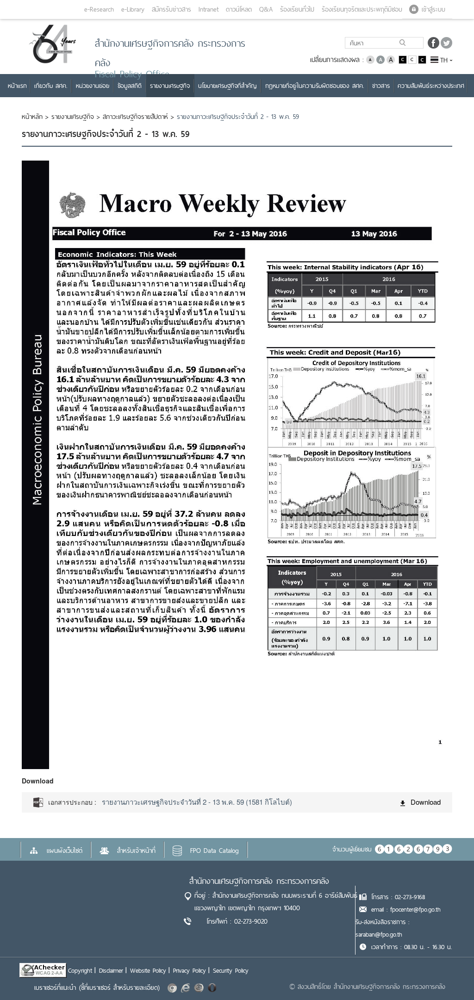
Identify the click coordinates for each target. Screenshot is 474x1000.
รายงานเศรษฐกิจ (72, 116)
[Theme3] (422, 59)
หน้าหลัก (32, 116)
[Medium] (380, 59)
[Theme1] (403, 59)
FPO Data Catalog (214, 850)
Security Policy (231, 970)
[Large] (391, 59)
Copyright (80, 970)
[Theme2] (413, 59)
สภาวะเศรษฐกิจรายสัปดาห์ (135, 116)
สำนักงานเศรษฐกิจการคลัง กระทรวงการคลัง (259, 881)
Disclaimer (111, 970)
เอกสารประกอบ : (72, 802)
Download (426, 802)
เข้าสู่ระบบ (433, 9)
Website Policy (148, 970)
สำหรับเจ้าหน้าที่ (136, 850)
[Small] (370, 59)
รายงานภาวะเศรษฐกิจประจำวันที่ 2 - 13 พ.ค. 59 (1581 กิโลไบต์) (197, 802)
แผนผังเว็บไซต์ (64, 850)
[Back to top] (448, 974)
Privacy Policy (189, 970)
